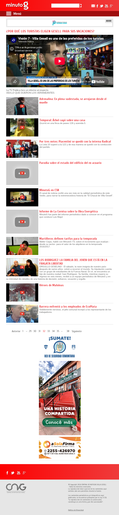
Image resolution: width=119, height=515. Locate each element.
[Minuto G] (17, 5)
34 (53, 331)
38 (68, 331)
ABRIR (108, 20)
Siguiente (77, 331)
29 (30, 331)
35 (58, 331)
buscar (81, 5)
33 (48, 331)
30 (34, 331)
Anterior (16, 331)
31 (39, 331)
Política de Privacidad (76, 510)
